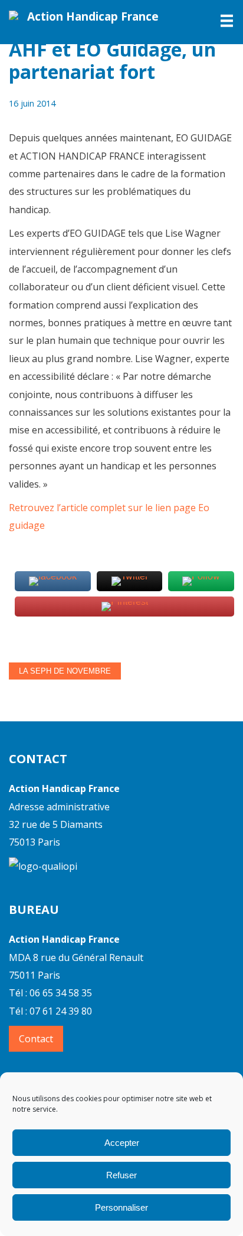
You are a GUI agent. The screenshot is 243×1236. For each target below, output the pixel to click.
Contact (36, 1038)
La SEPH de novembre (65, 671)
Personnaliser (121, 1207)
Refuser (121, 1175)
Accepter (121, 1143)
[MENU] (219, 20)
